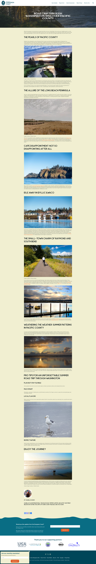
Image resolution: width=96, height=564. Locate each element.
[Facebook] (45, 554)
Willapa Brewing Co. (55, 319)
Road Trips (49, 20)
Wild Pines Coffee (27, 284)
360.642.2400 (67, 560)
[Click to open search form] (93, 3)
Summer (53, 20)
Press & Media (49, 557)
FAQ (58, 557)
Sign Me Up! (65, 530)
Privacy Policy (67, 557)
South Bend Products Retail (60, 318)
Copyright (62, 557)
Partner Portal (43, 557)
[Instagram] (50, 554)
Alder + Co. (59, 283)
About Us (54, 557)
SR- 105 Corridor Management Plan (33, 557)
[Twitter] (48, 554)
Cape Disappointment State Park (38, 185)
